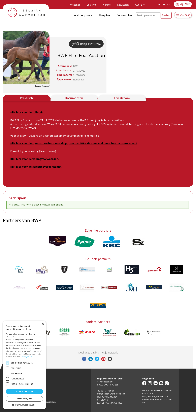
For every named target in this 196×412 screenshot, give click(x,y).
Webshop (75, 4)
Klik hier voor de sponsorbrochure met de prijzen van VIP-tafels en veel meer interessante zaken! (73, 143)
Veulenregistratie (83, 15)
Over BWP (140, 4)
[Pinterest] (103, 360)
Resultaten (123, 4)
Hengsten (104, 15)
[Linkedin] (90, 360)
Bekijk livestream (90, 44)
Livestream (122, 98)
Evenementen (124, 15)
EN (168, 4)
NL (159, 4)
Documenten (74, 98)
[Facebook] (84, 360)
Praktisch (26, 98)
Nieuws (107, 4)
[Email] (110, 360)
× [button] (43, 324)
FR (164, 4)
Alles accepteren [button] (24, 391)
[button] (24, 404)
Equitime (91, 4)
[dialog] (24, 365)
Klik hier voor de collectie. (27, 112)
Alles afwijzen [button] (24, 399)
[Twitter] (97, 360)
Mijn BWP (185, 4)
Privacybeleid (26, 356)
